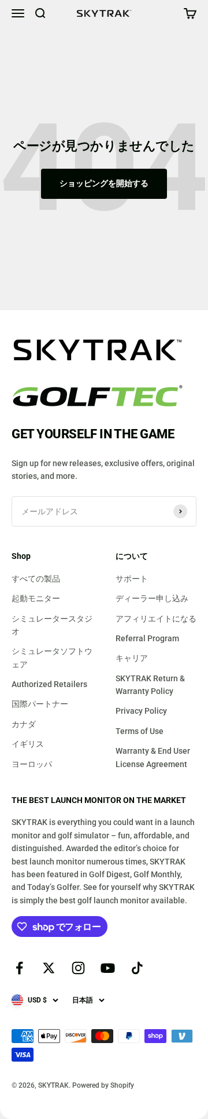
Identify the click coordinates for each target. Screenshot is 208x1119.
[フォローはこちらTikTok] (137, 968)
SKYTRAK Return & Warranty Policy (150, 685)
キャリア (132, 658)
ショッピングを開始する (104, 183)
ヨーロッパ (32, 764)
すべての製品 (36, 578)
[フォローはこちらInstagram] (78, 968)
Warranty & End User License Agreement (153, 757)
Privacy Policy (141, 710)
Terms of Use (140, 731)
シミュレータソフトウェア (52, 657)
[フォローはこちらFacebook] (19, 968)
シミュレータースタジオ (52, 625)
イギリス (28, 744)
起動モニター (36, 598)
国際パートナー (40, 704)
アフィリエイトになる (156, 618)
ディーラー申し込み (152, 598)
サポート (132, 578)
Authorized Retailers (49, 684)
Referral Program (147, 638)
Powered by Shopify (103, 1085)
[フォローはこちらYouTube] (108, 968)
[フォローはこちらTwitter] (49, 968)
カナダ (24, 724)
